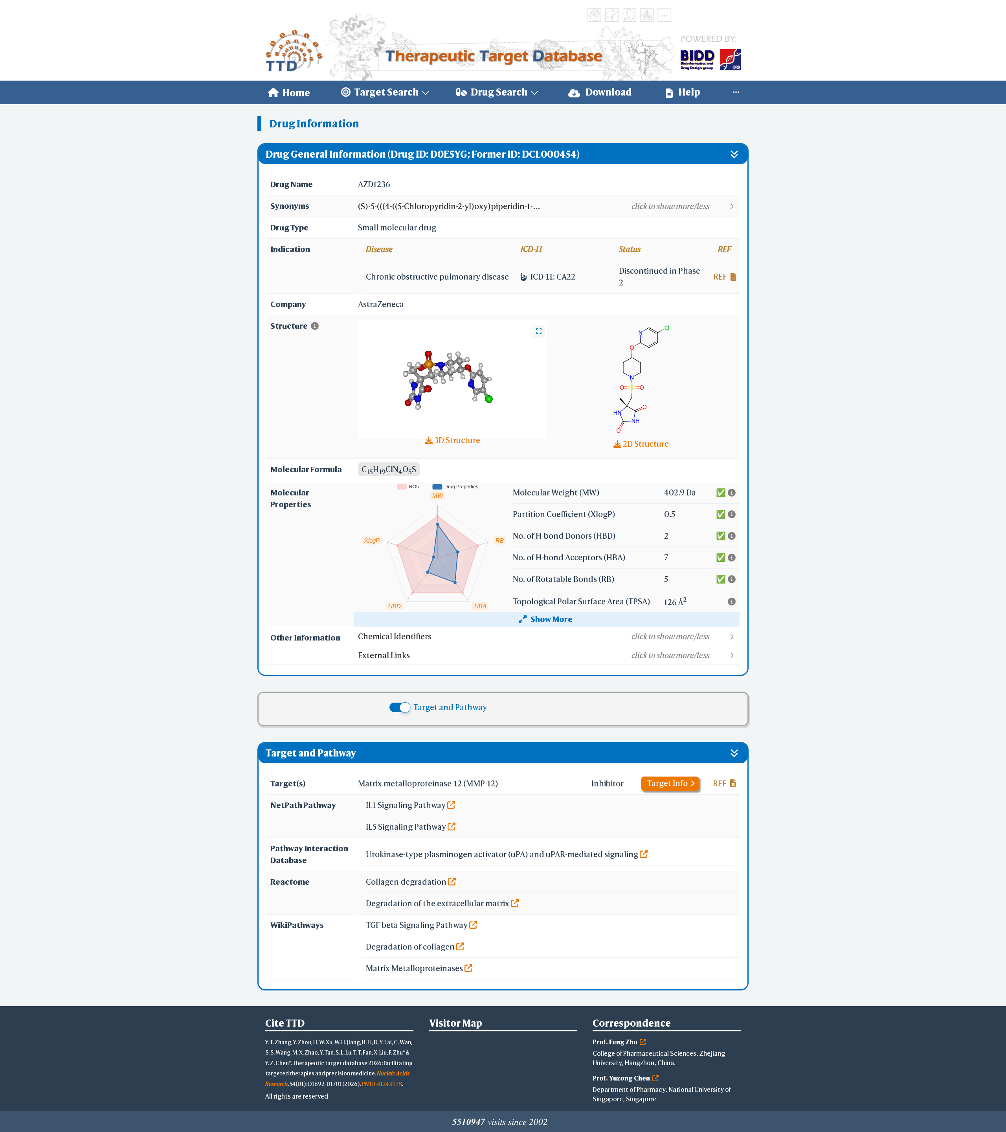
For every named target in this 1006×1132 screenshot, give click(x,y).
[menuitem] (289, 92)
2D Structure (645, 443)
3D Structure (456, 440)
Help (688, 92)
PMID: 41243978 (382, 1083)
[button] (548, 206)
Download (608, 92)
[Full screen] (539, 331)
